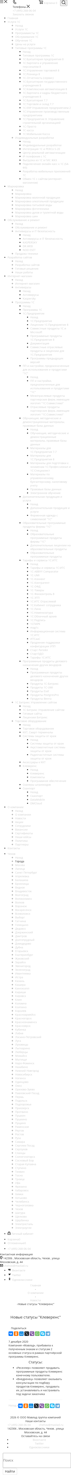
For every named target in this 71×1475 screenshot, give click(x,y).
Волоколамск (23, 898)
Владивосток (23, 891)
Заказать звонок (23, 14)
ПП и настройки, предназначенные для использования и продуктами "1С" (49, 386)
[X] (26, 1333)
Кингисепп (22, 988)
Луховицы (21, 1044)
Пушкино (21, 1119)
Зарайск (20, 962)
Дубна (19, 947)
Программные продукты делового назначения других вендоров (49, 676)
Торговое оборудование (38, 728)
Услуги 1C (21, 29)
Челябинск (22, 1201)
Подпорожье (23, 1104)
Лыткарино (22, 1048)
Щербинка (22, 1220)
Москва (20, 865)
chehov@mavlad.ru (16, 1265)
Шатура (20, 1213)
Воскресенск (23, 910)
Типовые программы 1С (38, 55)
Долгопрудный (24, 940)
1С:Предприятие (41, 321)
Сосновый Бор (24, 1160)
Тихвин (20, 1171)
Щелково (21, 1216)
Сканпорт (36, 796)
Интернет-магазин (27, 283)
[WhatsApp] (37, 1333)
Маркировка (23, 194)
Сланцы (20, 1153)
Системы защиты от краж (47, 743)
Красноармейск (25, 1014)
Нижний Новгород (27, 1070)
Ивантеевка (23, 973)
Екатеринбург (24, 955)
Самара (20, 1142)
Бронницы (22, 883)
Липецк (20, 869)
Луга (18, 1041)
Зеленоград (22, 969)
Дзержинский (24, 932)
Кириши (20, 992)
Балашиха (21, 880)
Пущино (20, 1123)
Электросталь (24, 1224)
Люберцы (21, 1052)
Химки (19, 1194)
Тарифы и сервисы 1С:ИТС (47, 568)
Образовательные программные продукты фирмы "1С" (46, 537)
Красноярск (22, 1026)
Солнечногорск (25, 1156)
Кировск (20, 996)
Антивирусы (31, 295)
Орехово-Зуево (25, 1089)
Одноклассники (22, 1279)
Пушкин (20, 1115)
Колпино (21, 1007)
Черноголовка (24, 1205)
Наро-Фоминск (24, 1063)
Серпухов (21, 1149)
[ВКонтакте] (11, 1333)
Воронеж (21, 906)
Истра (19, 977)
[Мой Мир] (21, 1333)
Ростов (19, 1134)
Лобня (19, 1033)
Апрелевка (22, 876)
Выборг (20, 917)
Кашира (20, 984)
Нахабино (21, 1067)
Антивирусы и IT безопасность (43, 238)
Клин (18, 999)
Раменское (22, 1127)
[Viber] (32, 1333)
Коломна (21, 1003)
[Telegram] (48, 1333)
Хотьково (21, 1198)
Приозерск (22, 1108)
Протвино (21, 1112)
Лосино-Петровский (28, 1037)
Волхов (19, 902)
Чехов (19, 1209)
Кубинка (20, 1029)
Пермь (19, 1097)
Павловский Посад (27, 1093)
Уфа (17, 1183)
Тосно (19, 1175)
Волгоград (21, 895)
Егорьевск (21, 951)
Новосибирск (23, 1074)
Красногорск (23, 1018)
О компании (23, 814)
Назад (19, 25)
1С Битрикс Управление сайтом (43, 710)
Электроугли (23, 1228)
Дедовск (20, 928)
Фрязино (21, 1186)
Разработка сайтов (27, 265)
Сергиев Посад (24, 1145)
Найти (10, 1471)
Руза (18, 1138)
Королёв (20, 1011)
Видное (20, 887)
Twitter (16, 1275)
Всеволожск (22, 913)
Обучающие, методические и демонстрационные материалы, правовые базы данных (49, 438)
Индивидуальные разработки (42, 145)
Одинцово (21, 1082)
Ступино (20, 1168)
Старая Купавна (25, 1164)
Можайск (21, 1055)
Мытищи (21, 1059)
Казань (19, 981)
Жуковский (22, 958)
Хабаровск (22, 1190)
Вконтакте (18, 1270)
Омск (18, 1085)
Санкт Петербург (26, 872)
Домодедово (23, 943)
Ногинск (20, 1078)
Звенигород (22, 966)
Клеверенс (37, 773)
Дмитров (21, 936)
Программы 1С (32, 309)
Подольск (21, 1100)
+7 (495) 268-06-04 (24, 10)
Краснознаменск (26, 1022)
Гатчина (20, 921)
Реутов (19, 1130)
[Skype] (42, 1333)
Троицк (20, 1179)
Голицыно (21, 925)
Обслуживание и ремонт (31, 227)
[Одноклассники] (16, 1333)
